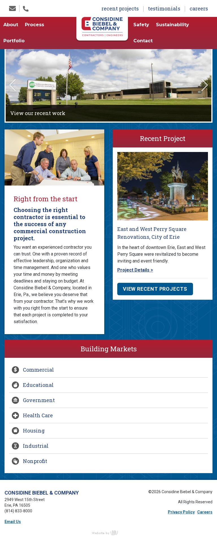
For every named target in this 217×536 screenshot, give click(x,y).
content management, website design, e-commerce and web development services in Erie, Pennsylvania (108, 532)
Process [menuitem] (34, 24)
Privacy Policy (181, 512)
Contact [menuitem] (143, 40)
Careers (204, 512)
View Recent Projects (155, 289)
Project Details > (135, 270)
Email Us (13, 521)
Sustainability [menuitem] (172, 24)
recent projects (120, 8)
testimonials (164, 8)
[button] (12, 85)
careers (199, 8)
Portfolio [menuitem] (14, 40)
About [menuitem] (10, 24)
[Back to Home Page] (102, 28)
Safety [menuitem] (141, 24)
